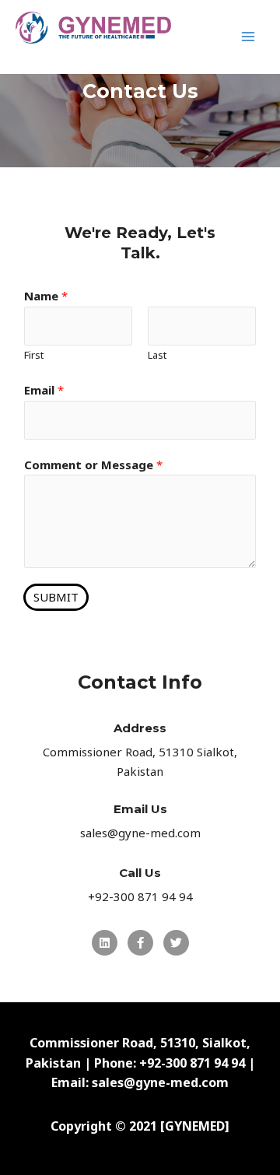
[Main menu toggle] (248, 37)
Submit (56, 597)
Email (44, 390)
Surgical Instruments (101, 53)
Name (46, 295)
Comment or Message (93, 464)
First (34, 355)
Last (157, 355)
